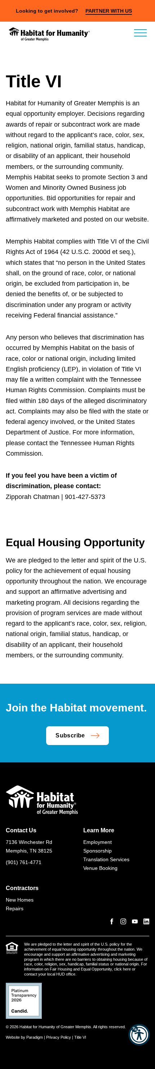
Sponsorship (97, 851)
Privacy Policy (58, 1037)
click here (122, 969)
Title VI (80, 1037)
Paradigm (34, 1037)
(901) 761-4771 (23, 862)
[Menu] (140, 32)
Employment (97, 842)
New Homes (20, 900)
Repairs (14, 908)
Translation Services (106, 859)
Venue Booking (100, 868)
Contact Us (21, 830)
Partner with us (108, 11)
